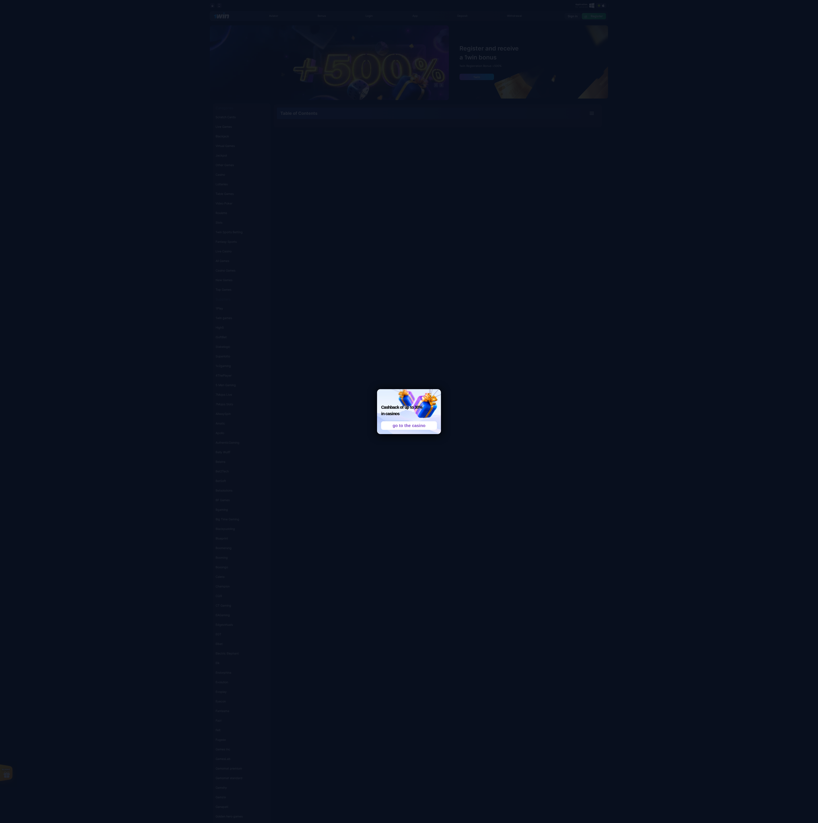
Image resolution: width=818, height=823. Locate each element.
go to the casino (409, 425)
